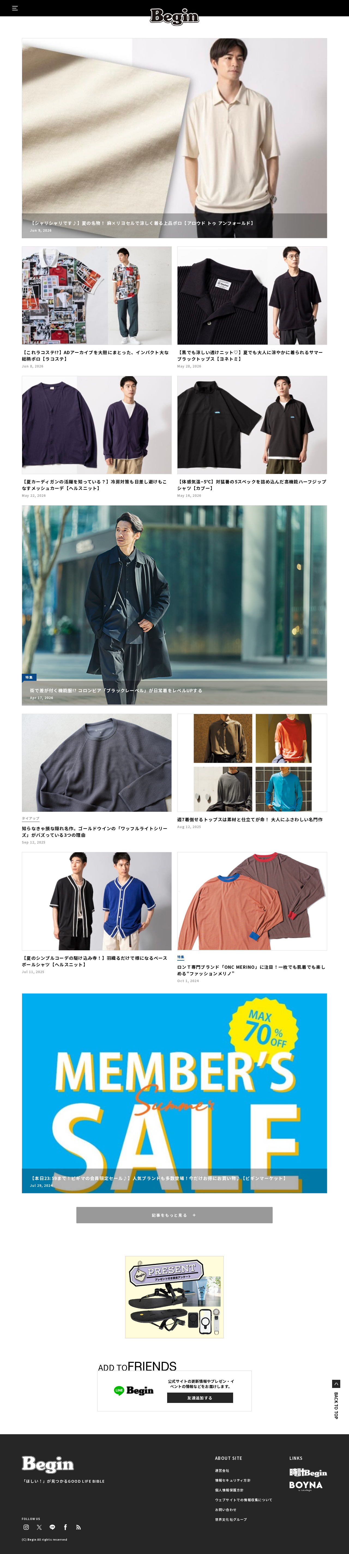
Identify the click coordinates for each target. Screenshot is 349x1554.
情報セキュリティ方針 (233, 1480)
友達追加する (199, 1397)
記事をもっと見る (169, 1215)
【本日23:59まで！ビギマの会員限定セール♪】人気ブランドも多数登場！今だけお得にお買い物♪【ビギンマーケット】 (159, 1178)
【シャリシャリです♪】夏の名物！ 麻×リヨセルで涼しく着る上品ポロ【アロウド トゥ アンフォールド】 (142, 223)
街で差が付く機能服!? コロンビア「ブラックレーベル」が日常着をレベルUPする (116, 690)
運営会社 (222, 1470)
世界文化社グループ (231, 1519)
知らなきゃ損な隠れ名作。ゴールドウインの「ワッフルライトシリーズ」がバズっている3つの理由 (95, 831)
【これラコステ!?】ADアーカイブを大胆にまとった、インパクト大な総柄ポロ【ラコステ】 (95, 355)
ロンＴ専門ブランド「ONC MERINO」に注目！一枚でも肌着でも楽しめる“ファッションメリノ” (251, 970)
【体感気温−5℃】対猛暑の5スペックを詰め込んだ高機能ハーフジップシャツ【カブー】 (251, 484)
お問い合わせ (226, 1509)
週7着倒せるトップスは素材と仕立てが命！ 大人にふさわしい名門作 (250, 819)
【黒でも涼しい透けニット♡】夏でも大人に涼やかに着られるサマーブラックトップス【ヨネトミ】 (250, 355)
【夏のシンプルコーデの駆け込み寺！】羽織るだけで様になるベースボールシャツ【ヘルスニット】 (95, 961)
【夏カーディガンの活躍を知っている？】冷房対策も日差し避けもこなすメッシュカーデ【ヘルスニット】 (94, 484)
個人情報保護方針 (229, 1490)
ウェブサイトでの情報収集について (244, 1499)
